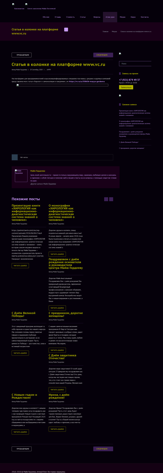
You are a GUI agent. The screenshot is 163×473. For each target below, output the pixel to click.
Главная (105, 31)
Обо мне (46, 17)
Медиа (122, 17)
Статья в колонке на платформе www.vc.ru (58, 64)
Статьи (83, 17)
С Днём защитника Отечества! (62, 356)
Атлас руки (110, 17)
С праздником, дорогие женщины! (66, 314)
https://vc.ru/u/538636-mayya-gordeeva (87, 81)
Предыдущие (23, 55)
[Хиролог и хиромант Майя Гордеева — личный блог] (120, 54)
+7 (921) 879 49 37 (129, 79)
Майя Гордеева (21, 70)
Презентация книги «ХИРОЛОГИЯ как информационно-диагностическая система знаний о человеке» (26, 213)
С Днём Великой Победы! (23, 314)
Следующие (102, 55)
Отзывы (58, 17)
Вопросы (97, 17)
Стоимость (70, 17)
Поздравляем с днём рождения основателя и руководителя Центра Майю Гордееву (66, 263)
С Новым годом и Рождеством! (24, 396)
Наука (133, 17)
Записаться (126, 87)
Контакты (145, 17)
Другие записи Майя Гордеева (43, 184)
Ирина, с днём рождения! (59, 396)
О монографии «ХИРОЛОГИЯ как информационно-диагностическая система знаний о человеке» (62, 213)
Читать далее (20, 266)
